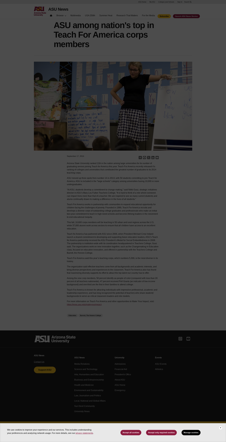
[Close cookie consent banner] (220, 428)
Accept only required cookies (161, 432)
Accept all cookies (131, 432)
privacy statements (84, 433)
